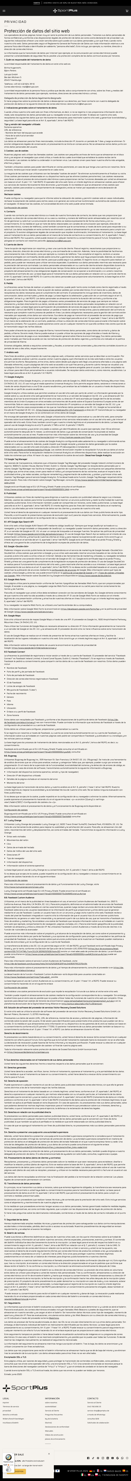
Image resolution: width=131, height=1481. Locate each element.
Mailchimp (54, 1318)
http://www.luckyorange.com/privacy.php (24, 887)
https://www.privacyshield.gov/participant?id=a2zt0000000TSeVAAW (37, 816)
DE (93, 1471)
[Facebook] (88, 1458)
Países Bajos (113, 1471)
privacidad (7, 1410)
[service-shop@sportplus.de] (127, 1458)
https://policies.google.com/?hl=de (75, 437)
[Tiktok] (93, 1458)
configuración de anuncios (64, 570)
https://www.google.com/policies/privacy (33, 611)
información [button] (52, 1398)
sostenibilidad (50, 1406)
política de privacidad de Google (77, 572)
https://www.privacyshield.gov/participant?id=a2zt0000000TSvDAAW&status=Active (45, 893)
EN (92, 1475)
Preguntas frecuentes (54, 1414)
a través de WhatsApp (96, 1414)
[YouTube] (112, 1458)
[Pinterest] (98, 1458)
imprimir (6, 1402)
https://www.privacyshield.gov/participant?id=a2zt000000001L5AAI (36, 489)
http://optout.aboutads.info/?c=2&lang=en (82, 1003)
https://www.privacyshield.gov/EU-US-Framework (60, 410)
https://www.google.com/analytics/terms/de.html (30, 437)
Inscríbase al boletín (11, 1422)
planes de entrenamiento (55, 1439)
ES (126, 1471)
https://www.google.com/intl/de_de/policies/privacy (39, 534)
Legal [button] (6, 1398)
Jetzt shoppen (16, 1471)
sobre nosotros (51, 1402)
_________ (48, 1443)
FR (100, 1471)
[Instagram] (103, 1458)
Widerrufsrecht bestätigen (13, 1418)
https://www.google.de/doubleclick (94, 575)
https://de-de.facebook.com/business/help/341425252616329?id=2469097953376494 (45, 963)
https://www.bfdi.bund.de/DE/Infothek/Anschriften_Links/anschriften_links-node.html (45, 1147)
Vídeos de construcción (54, 1434)
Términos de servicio (11, 1406)
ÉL (85, 1475)
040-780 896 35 (94, 1406)
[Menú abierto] (6, 11)
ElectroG (48, 1422)
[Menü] (12, 1454)
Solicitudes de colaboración (98, 1422)
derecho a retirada (10, 1414)
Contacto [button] (93, 1398)
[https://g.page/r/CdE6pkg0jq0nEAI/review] (117, 1458)
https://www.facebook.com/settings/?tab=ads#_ (27, 977)
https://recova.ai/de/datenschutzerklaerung (28, 1052)
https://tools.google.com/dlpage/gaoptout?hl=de (27, 449)
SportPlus (76, 1470)
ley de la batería (51, 1418)
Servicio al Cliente (52, 1410)
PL (99, 1475)
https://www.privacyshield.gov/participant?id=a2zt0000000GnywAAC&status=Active (66, 954)
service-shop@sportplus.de (98, 1410)
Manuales (49, 1430)
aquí (98, 336)
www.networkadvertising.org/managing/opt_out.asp (89, 1001)
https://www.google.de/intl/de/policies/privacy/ (34, 648)
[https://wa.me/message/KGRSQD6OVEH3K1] (122, 1458)
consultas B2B (93, 1418)
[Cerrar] (50, 1453)
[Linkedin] (108, 1458)
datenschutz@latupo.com (59, 240)
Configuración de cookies (16, 207)
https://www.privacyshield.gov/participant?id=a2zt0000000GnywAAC (37, 752)
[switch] (8, 1470)
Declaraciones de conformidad (57, 1426)
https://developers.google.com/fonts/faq (80, 609)
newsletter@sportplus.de (16, 1299)
